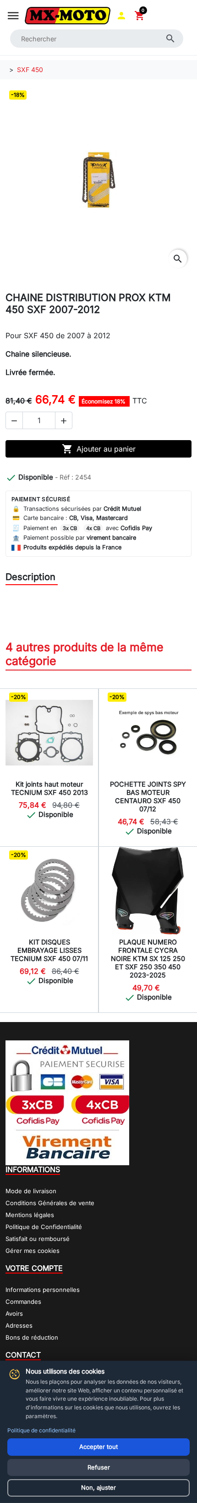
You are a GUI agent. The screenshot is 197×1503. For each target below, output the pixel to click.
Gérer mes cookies (32, 1250)
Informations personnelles (42, 1289)
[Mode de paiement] (67, 1101)
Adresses (19, 1325)
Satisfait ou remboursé (37, 1238)
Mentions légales (29, 1214)
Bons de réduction (31, 1337)
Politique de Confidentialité (43, 1226)
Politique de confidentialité (41, 1430)
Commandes (23, 1301)
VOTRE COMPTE (34, 1268)
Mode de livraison (30, 1191)
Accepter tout (98, 1446)
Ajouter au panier (99, 448)
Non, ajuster (98, 1487)
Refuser (99, 1467)
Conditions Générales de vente (49, 1203)
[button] (121, 16)
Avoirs (14, 1313)
